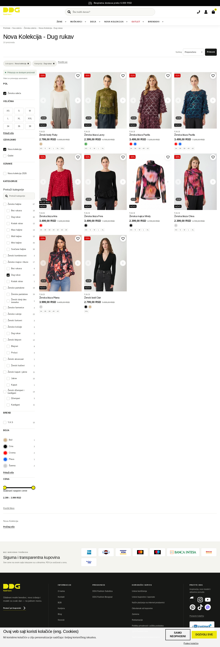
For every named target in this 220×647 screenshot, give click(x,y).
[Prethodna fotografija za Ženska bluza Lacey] (88, 100)
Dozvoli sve (204, 634)
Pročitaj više (9, 527)
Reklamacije (137, 620)
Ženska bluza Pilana (49, 297)
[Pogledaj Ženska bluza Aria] (60, 182)
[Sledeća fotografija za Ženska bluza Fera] (123, 182)
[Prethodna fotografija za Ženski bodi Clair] (88, 263)
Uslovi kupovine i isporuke (143, 597)
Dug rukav (43, 64)
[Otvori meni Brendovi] (163, 22)
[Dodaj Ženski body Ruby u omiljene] (78, 76)
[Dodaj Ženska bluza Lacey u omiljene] (123, 76)
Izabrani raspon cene (15, 490)
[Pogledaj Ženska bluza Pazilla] (150, 100)
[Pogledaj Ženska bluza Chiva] (195, 182)
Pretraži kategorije (13, 189)
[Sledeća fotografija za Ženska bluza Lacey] (123, 100)
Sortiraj (179, 52)
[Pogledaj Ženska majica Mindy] (150, 182)
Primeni (211, 52)
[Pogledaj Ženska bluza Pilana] (60, 263)
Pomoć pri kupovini (12, 608)
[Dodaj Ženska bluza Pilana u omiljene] (78, 239)
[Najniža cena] (5, 488)
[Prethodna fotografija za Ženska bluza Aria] (43, 182)
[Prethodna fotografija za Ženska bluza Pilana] (43, 263)
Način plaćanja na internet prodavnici (148, 602)
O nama (61, 591)
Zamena (135, 614)
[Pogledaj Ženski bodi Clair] (105, 263)
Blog (60, 614)
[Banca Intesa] (183, 552)
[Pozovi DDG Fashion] (198, 11)
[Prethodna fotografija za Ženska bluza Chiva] (178, 182)
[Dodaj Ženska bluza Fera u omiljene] (123, 157)
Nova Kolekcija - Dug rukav (51, 28)
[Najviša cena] (33, 488)
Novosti (61, 620)
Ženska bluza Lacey (94, 134)
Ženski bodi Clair (92, 297)
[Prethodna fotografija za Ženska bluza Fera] (88, 182)
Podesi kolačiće (191, 643)
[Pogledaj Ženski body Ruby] (60, 100)
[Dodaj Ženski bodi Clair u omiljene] (123, 239)
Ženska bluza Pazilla (139, 134)
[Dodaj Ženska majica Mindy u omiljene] (168, 157)
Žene (59, 22)
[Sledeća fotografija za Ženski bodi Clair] (123, 263)
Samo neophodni (178, 634)
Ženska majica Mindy (140, 216)
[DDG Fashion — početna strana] (11, 11)
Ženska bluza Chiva (184, 216)
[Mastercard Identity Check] (209, 552)
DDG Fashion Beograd (102, 597)
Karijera (61, 608)
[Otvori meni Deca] (99, 22)
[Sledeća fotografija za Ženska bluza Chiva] (213, 182)
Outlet (136, 22)
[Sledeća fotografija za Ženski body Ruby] (78, 100)
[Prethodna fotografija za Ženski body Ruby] (43, 100)
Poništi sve (62, 62)
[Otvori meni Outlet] (143, 22)
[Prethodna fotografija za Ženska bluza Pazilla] (133, 100)
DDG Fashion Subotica (102, 591)
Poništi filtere (8, 508)
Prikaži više (8, 133)
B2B (60, 602)
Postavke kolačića (197, 616)
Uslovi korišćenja (139, 591)
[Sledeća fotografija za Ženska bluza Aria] (78, 182)
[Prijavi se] (205, 11)
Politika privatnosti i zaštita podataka (148, 626)
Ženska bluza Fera (93, 216)
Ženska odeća (30, 28)
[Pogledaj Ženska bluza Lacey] (105, 100)
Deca (93, 22)
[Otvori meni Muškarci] (85, 22)
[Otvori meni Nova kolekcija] (127, 22)
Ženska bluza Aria (48, 216)
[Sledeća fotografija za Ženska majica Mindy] (168, 182)
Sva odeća (17, 28)
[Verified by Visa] (89, 562)
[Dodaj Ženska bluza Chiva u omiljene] (213, 157)
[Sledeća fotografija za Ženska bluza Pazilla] (168, 100)
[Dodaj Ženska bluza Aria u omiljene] (78, 157)
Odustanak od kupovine (142, 608)
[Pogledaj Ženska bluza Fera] (105, 182)
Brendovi (153, 22)
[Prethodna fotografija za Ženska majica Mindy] (133, 182)
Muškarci (76, 22)
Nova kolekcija (114, 22)
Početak (6, 28)
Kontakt (61, 597)
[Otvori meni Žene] (65, 22)
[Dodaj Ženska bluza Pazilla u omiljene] (168, 76)
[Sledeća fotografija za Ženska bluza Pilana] (78, 263)
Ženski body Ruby (48, 134)
